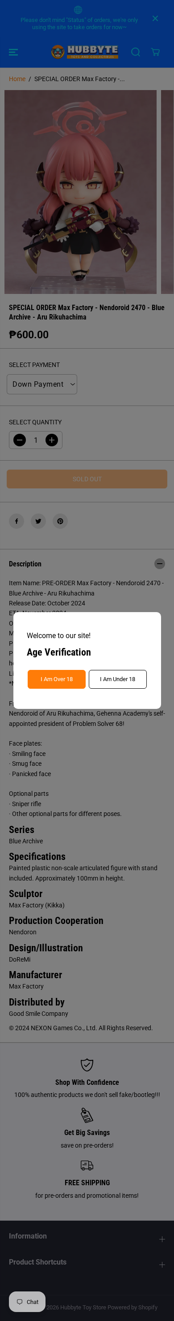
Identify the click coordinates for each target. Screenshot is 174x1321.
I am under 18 (117, 679)
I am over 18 (57, 679)
